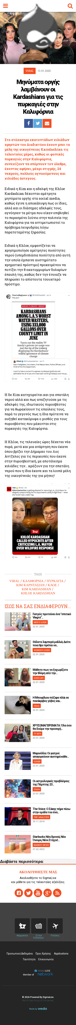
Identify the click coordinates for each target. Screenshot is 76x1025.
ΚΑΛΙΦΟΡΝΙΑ (33, 581)
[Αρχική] (38, 49)
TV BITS (37, 733)
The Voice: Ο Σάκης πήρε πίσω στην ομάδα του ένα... (51, 810)
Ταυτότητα (29, 959)
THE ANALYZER (41, 817)
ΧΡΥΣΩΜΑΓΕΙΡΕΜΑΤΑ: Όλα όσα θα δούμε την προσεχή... (52, 727)
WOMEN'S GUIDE (42, 650)
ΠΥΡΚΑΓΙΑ (55, 581)
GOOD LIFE (39, 678)
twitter (28, 893)
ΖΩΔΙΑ (37, 789)
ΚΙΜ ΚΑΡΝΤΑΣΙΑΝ (30, 585)
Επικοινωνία (45, 959)
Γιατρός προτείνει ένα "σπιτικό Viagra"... (52, 615)
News (38, 926)
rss (57, 893)
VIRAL (14, 581)
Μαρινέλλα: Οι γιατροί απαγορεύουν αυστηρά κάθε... (51, 754)
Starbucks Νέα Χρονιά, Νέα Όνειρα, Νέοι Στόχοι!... (49, 838)
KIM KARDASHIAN (36, 589)
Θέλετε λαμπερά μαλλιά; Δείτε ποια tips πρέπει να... (51, 643)
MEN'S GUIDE (40, 622)
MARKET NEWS (41, 845)
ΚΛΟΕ (52, 585)
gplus (47, 893)
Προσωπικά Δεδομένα (20, 953)
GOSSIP (37, 761)
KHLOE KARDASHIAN (38, 593)
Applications (61, 953)
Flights (55, 926)
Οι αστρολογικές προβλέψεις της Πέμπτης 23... (51, 782)
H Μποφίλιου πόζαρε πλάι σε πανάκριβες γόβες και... (51, 699)
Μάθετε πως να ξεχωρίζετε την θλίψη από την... (50, 671)
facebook (19, 893)
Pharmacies (22, 926)
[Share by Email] (47, 123)
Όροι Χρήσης (43, 953)
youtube (38, 893)
